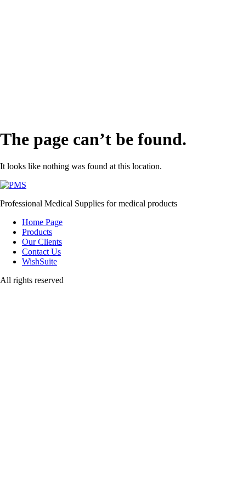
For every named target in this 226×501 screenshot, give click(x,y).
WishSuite (39, 261)
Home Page (42, 222)
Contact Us (41, 251)
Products (37, 232)
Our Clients (42, 241)
